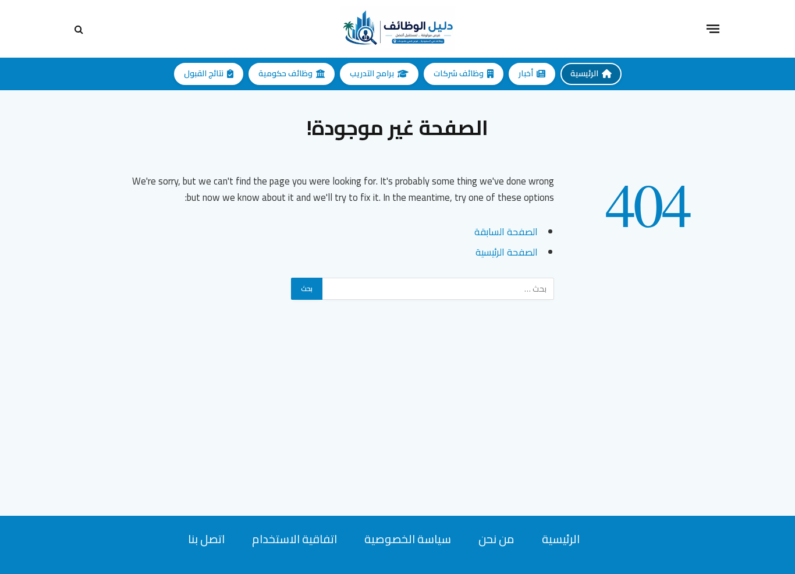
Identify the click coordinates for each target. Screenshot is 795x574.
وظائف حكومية (285, 73)
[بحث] (80, 29)
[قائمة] (713, 28)
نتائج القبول (203, 73)
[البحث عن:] (437, 289)
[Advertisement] (397, 434)
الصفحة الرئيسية (506, 252)
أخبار (526, 73)
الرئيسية (584, 73)
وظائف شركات (459, 73)
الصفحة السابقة (506, 231)
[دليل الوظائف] (397, 29)
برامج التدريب (372, 73)
